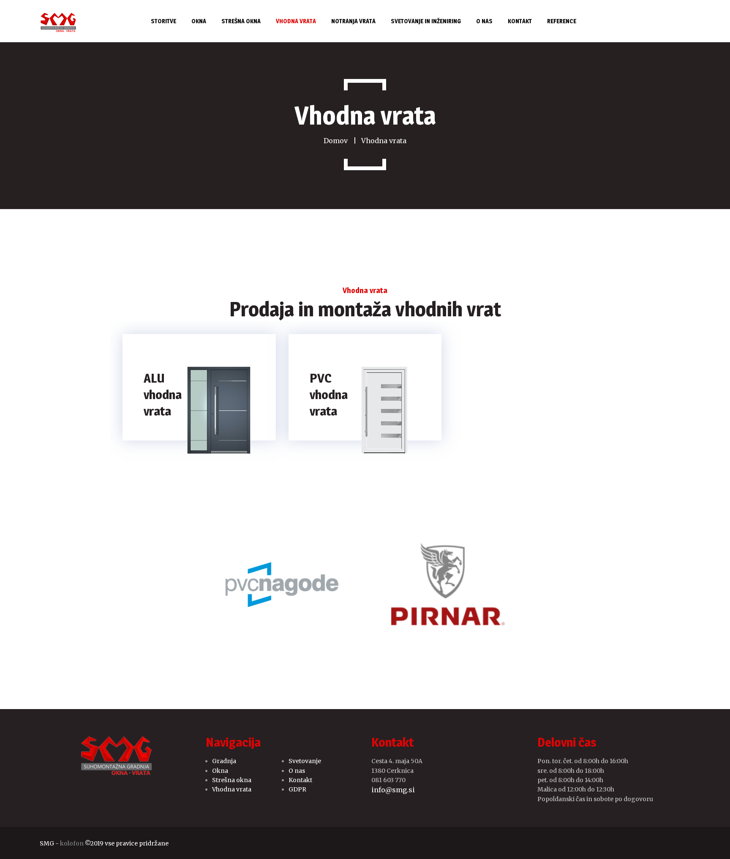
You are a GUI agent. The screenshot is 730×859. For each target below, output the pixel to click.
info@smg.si (393, 790)
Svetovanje (305, 761)
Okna (220, 771)
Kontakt (300, 780)
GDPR (297, 789)
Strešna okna (231, 780)
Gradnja (224, 761)
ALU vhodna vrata (163, 394)
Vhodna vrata (231, 789)
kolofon (72, 843)
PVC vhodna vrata (329, 394)
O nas (297, 771)
